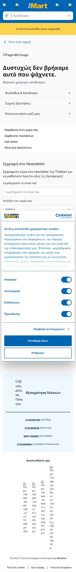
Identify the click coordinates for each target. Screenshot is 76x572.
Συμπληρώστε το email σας (20, 183)
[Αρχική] (37, 6)
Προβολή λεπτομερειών (49, 329)
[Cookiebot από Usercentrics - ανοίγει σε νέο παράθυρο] (55, 216)
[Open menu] (5, 6)
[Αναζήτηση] (8, 15)
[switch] (66, 291)
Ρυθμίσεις (38, 352)
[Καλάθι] (71, 6)
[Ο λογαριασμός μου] (58, 6)
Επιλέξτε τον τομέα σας (17, 201)
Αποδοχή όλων (38, 340)
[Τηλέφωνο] (18, 6)
